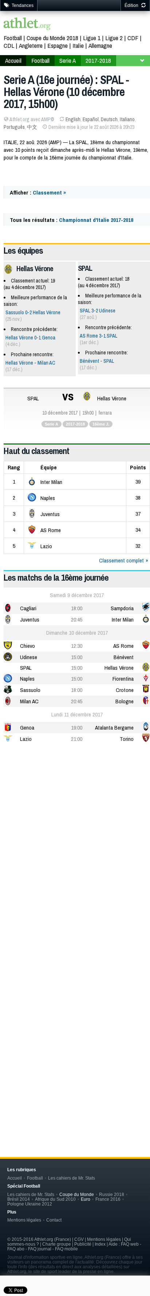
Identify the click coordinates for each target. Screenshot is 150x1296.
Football (13, 38)
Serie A (67, 60)
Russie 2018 (111, 1194)
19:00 (76, 727)
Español (91, 119)
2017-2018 (98, 60)
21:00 (76, 739)
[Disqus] (77, 1019)
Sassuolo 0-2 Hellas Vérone (32, 312)
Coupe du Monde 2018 (52, 38)
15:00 (76, 657)
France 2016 (108, 1199)
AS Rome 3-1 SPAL (98, 335)
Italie (78, 45)
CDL (9, 45)
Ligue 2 (114, 38)
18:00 (76, 608)
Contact (54, 1220)
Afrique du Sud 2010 (55, 1199)
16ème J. (100, 424)
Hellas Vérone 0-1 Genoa (30, 337)
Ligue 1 (91, 38)
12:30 (76, 646)
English (73, 119)
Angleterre (31, 45)
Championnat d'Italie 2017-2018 (96, 220)
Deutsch (109, 119)
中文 (32, 127)
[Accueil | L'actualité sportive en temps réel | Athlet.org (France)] (27, 24)
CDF (132, 38)
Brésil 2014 (18, 1199)
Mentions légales (24, 1220)
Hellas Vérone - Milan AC (30, 362)
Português (14, 127)
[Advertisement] (75, 831)
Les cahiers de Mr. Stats (71, 1178)
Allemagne (100, 45)
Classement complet (121, 560)
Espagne (57, 45)
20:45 (76, 619)
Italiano (127, 119)
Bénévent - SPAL (97, 361)
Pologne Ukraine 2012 (29, 1203)
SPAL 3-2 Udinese (97, 310)
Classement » (49, 192)
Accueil (13, 60)
